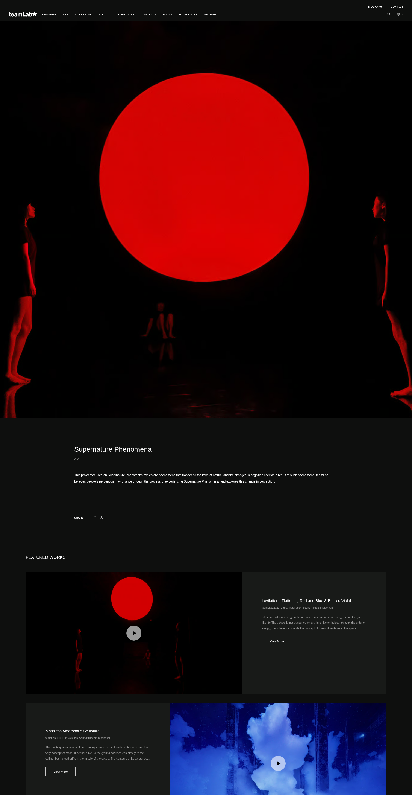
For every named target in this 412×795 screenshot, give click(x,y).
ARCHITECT (212, 14)
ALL (101, 14)
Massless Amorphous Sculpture (72, 731)
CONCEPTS (148, 14)
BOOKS (167, 14)
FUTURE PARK (188, 14)
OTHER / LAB (83, 14)
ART (65, 14)
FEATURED (49, 14)
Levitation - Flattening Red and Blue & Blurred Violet (306, 601)
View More (277, 641)
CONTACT (397, 6)
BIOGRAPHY (376, 6)
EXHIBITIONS (125, 14)
